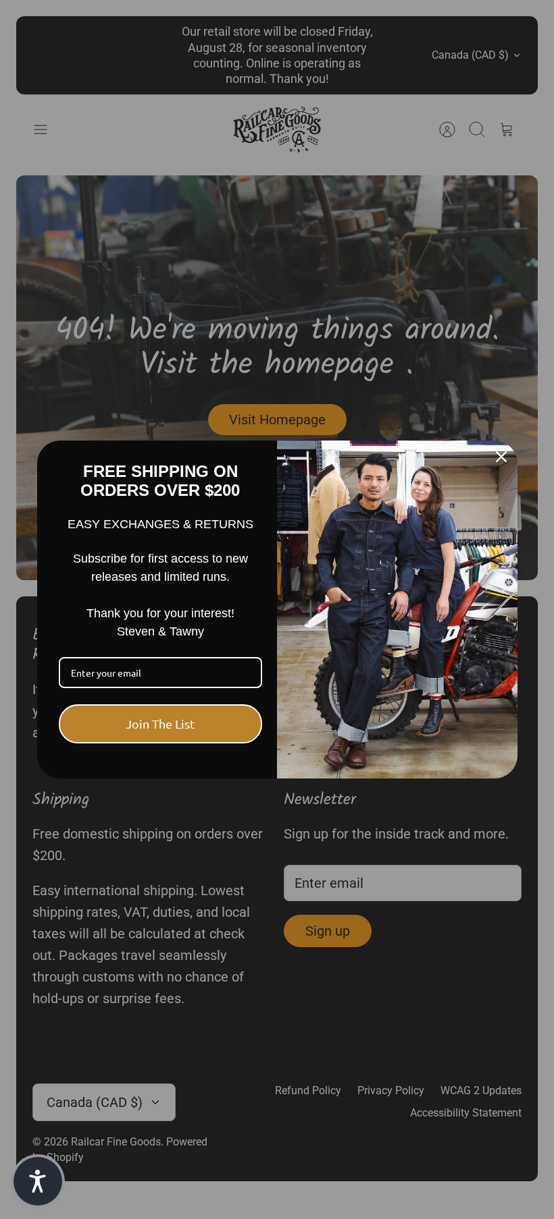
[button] (38, 1181)
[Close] (501, 457)
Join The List (160, 723)
